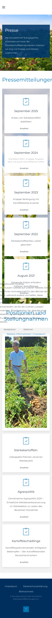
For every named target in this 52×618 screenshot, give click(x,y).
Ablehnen (28, 329)
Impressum (39, 334)
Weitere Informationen (19, 334)
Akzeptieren (10, 329)
